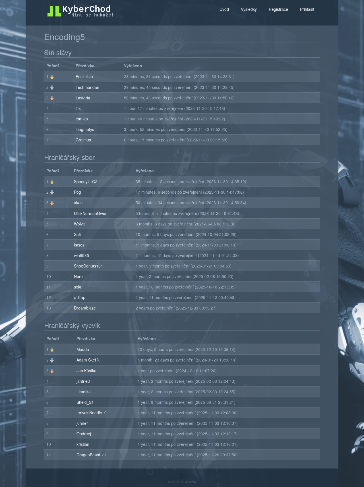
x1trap (79, 297)
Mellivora (190, 482)
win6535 (81, 255)
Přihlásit (307, 9)
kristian (82, 444)
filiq (79, 108)
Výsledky (249, 9)
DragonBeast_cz (91, 454)
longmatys (85, 129)
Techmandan (87, 87)
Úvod (224, 9)
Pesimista (84, 76)
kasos (79, 245)
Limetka (83, 391)
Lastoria (83, 98)
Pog (77, 192)
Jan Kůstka (86, 370)
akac (78, 202)
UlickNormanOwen (90, 213)
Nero (78, 276)
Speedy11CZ (86, 181)
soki (77, 287)
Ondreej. (84, 433)
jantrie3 (83, 381)
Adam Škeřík (88, 360)
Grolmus (83, 140)
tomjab (82, 119)
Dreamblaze (85, 308)
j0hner (82, 423)
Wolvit (79, 224)
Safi (77, 234)
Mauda (82, 349)
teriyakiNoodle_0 (91, 412)
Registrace (278, 9)
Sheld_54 (85, 402)
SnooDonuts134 (88, 266)
